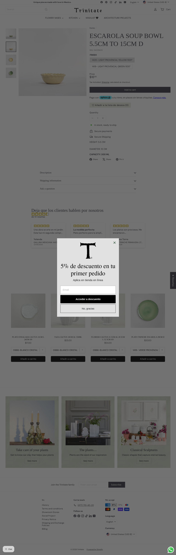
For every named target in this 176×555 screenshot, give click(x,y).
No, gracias (88, 308)
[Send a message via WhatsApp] (171, 550)
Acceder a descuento (88, 299)
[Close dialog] (114, 242)
